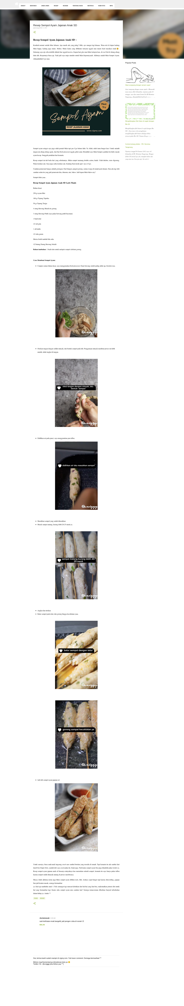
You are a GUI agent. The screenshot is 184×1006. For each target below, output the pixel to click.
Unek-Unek (45, 5)
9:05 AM (52, 918)
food (36, 898)
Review (65, 5)
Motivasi (90, 5)
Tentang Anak (78, 5)
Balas (42, 925)
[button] (34, 32)
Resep (56, 5)
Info (111, 5)
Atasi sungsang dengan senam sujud (137, 85)
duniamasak (45, 918)
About (23, 5)
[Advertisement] (64, 989)
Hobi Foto (101, 5)
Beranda (33, 5)
